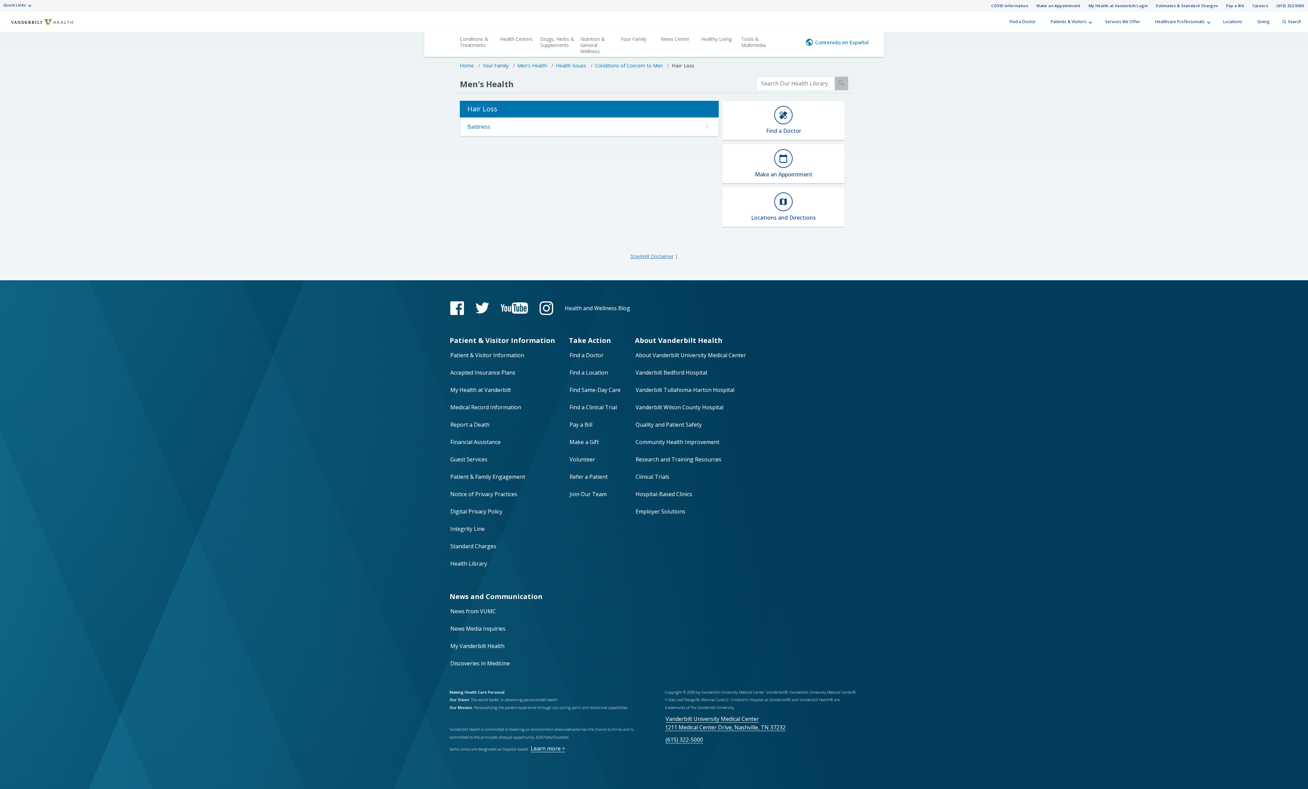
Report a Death (469, 424)
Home (467, 65)
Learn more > (548, 748)
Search (1294, 22)
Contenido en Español (842, 42)
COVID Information (1009, 5)
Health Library (468, 563)
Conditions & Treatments (474, 42)
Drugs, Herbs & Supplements (557, 42)
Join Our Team (588, 494)
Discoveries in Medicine (480, 663)
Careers (1260, 5)
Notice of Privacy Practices (483, 494)
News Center (675, 39)
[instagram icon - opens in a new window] (546, 308)
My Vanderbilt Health (477, 646)
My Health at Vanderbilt (480, 390)
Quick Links (14, 4)
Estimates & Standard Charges (1187, 5)
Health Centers (516, 39)
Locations (1232, 22)
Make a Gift (584, 442)
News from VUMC (473, 611)
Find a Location (589, 372)
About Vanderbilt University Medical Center (691, 355)
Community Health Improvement (677, 442)
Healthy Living (716, 39)
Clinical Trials (652, 476)
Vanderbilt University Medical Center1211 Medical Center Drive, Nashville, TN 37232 (725, 723)
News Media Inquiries (477, 628)
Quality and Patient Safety (669, 424)
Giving (1263, 22)
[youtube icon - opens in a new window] (514, 308)
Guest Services (468, 459)
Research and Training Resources (678, 459)
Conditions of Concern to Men (629, 65)
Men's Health (532, 65)
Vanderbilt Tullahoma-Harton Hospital (685, 390)
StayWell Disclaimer (652, 256)
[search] (795, 83)
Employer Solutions (660, 511)
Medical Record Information (485, 407)
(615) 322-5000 (1290, 5)
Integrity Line (467, 529)
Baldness (478, 126)
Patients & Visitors (1069, 22)
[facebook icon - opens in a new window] (457, 308)
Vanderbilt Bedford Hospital (671, 372)
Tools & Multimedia (753, 42)
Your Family (634, 39)
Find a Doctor (1023, 22)
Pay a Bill (1235, 5)
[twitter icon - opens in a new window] (482, 308)
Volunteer (582, 459)
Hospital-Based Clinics (664, 494)
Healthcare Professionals (1180, 22)
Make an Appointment (1058, 5)
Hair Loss (683, 65)
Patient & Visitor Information (487, 355)
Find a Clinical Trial (593, 407)
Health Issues (571, 65)
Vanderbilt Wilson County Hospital (679, 407)
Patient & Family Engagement (487, 476)
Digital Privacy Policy (476, 511)
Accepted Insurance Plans (482, 372)
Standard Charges (473, 546)
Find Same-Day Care (595, 390)
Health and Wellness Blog (597, 308)
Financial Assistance (475, 442)
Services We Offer (1122, 22)
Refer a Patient (589, 476)
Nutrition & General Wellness (592, 45)
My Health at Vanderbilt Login (1118, 5)
